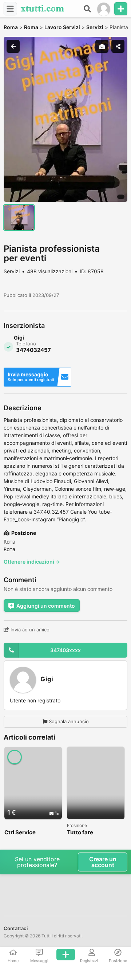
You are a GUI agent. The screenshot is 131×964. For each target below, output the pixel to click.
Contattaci (16, 928)
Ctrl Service (20, 833)
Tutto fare (80, 833)
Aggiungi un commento (45, 606)
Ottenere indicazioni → (32, 562)
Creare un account (102, 862)
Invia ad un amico (29, 629)
